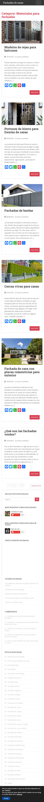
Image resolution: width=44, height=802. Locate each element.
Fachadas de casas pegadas (14, 590)
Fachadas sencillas (14, 770)
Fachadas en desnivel (15, 741)
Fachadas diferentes (15, 737)
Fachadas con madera (15, 703)
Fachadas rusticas (14, 766)
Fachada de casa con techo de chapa (20, 629)
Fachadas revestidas (15, 762)
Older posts (35, 486)
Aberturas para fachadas (16, 657)
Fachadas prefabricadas (16, 758)
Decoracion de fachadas (16, 674)
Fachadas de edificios (15, 733)
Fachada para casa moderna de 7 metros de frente (22, 623)
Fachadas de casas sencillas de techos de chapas (20, 636)
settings (19, 794)
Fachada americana (14, 678)
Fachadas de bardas (18, 210)
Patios (10, 783)
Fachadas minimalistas (15, 749)
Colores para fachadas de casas (19, 661)
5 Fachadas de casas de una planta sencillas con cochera (21, 584)
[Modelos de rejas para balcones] (22, 32)
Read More (34, 92)
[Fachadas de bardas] (22, 195)
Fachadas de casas (13, 2)
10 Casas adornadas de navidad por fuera (19, 598)
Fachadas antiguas (14, 695)
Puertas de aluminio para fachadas (20, 617)
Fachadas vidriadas (14, 775)
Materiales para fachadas (16, 779)
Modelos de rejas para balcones (20, 49)
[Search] (37, 499)
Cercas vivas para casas (21, 286)
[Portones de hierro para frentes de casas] (22, 113)
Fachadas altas (13, 682)
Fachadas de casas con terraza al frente (21, 642)
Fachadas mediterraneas (16, 745)
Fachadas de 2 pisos (15, 711)
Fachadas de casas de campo (18, 724)
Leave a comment (22, 57)
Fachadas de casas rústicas (17, 728)
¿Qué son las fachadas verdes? (20, 432)
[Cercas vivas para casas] (22, 271)
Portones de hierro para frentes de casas (21, 130)
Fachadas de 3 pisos (15, 716)
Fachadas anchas (14, 686)
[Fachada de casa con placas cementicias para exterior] (22, 351)
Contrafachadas (13, 665)
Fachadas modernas (15, 754)
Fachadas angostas (14, 690)
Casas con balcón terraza (14, 602)
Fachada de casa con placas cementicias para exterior (22, 372)
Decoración (12, 669)
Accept (6, 798)
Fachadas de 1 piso (14, 707)
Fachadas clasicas (14, 699)
